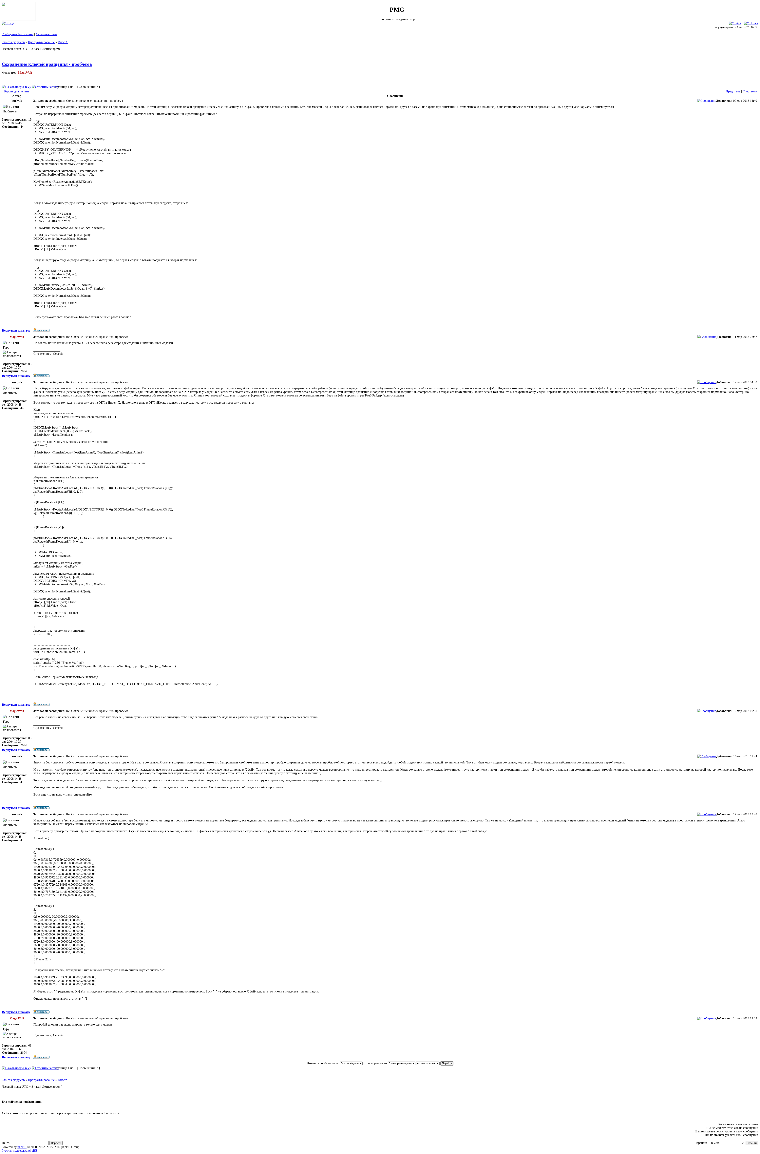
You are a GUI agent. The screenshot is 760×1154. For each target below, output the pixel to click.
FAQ (737, 23)
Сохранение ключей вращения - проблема (47, 64)
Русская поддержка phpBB (19, 1150)
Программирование (41, 42)
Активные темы (46, 34)
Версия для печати (16, 91)
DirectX (63, 42)
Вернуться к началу (16, 330)
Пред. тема (733, 91)
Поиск (753, 23)
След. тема (750, 91)
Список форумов (13, 42)
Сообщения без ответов (17, 34)
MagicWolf (25, 72)
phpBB (22, 1147)
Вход (10, 23)
